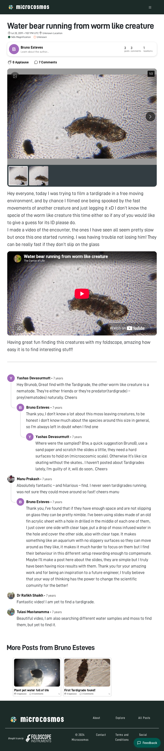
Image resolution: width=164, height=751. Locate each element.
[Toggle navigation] (150, 7)
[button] (37, 677)
